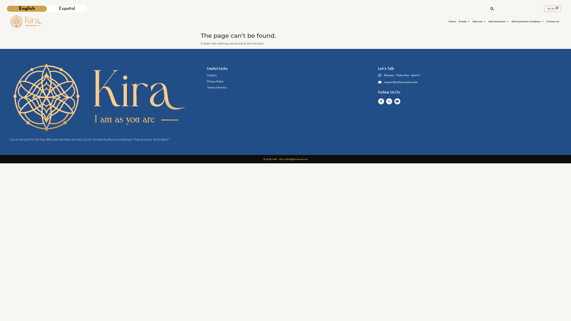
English (27, 8)
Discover (478, 21)
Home (452, 21)
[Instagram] (389, 101)
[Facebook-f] (381, 101)
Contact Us (552, 21)
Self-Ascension (497, 21)
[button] (464, 21)
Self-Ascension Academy (526, 21)
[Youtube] (397, 101)
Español (67, 8)
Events (463, 21)
